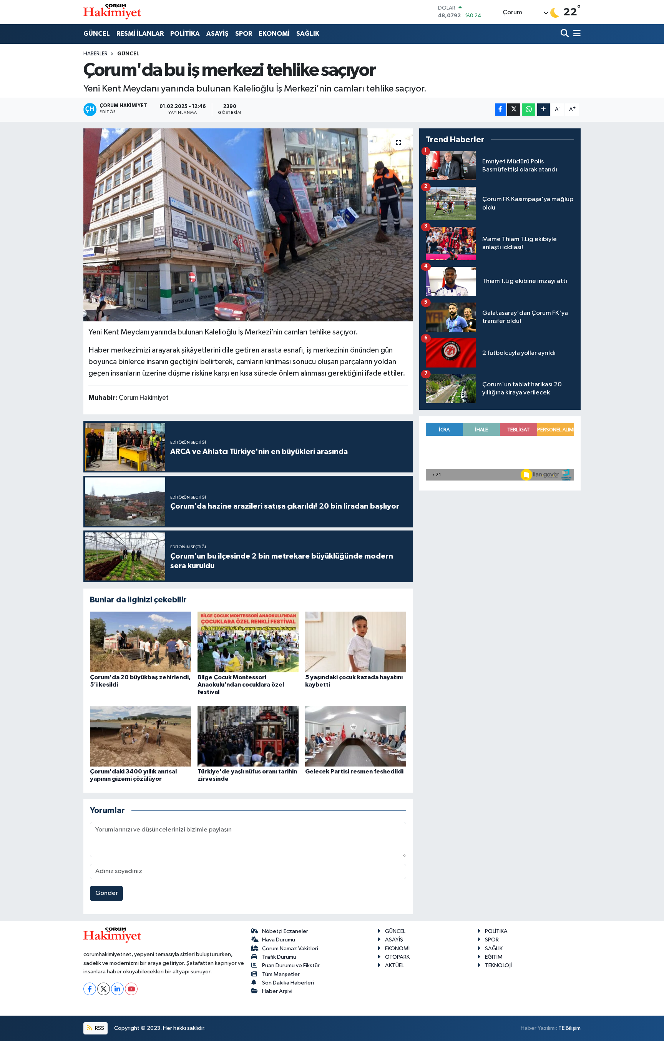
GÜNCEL (96, 33)
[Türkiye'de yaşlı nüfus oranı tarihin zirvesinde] (248, 736)
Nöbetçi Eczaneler (285, 931)
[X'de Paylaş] (513, 109)
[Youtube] (131, 989)
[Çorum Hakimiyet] (112, 12)
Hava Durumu (278, 940)
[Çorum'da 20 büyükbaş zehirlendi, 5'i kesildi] (140, 642)
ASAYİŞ (217, 33)
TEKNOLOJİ (498, 965)
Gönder (106, 893)
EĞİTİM (494, 957)
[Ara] (565, 34)
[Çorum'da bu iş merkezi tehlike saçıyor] (248, 224)
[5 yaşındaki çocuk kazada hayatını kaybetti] (355, 642)
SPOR (243, 33)
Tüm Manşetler (281, 974)
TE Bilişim (569, 1028)
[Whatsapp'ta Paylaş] (528, 109)
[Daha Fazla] (543, 109)
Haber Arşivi (277, 991)
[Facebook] (89, 989)
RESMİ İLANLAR (140, 33)
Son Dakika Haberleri (288, 983)
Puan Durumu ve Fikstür (291, 965)
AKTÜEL (394, 965)
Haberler (95, 54)
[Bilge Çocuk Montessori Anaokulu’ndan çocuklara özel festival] (248, 642)
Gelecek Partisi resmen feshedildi (354, 771)
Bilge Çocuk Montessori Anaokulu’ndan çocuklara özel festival (241, 684)
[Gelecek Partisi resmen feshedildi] (355, 736)
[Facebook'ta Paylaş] (500, 109)
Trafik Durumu (279, 957)
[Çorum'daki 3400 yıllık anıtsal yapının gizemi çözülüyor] (140, 736)
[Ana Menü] (575, 34)
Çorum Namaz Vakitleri (290, 948)
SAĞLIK (307, 33)
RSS (99, 1028)
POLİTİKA (185, 33)
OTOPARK (397, 957)
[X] (103, 989)
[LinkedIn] (117, 989)
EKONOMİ (274, 33)
